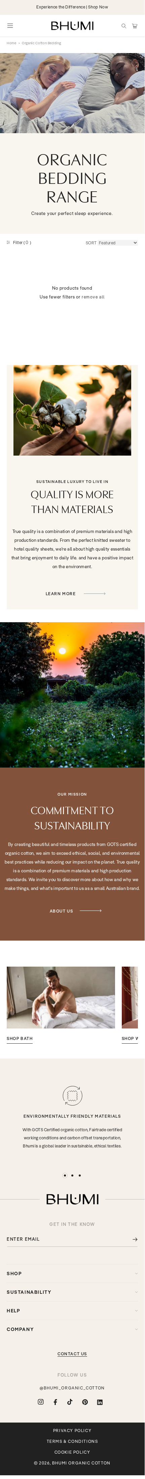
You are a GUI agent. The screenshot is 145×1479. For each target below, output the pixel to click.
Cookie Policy (72, 1452)
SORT (91, 242)
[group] (61, 1005)
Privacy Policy (72, 1431)
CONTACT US (72, 1353)
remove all (93, 296)
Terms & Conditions (72, 1441)
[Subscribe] (130, 1239)
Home (11, 43)
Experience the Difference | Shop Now (72, 6)
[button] (123, 26)
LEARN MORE (61, 594)
